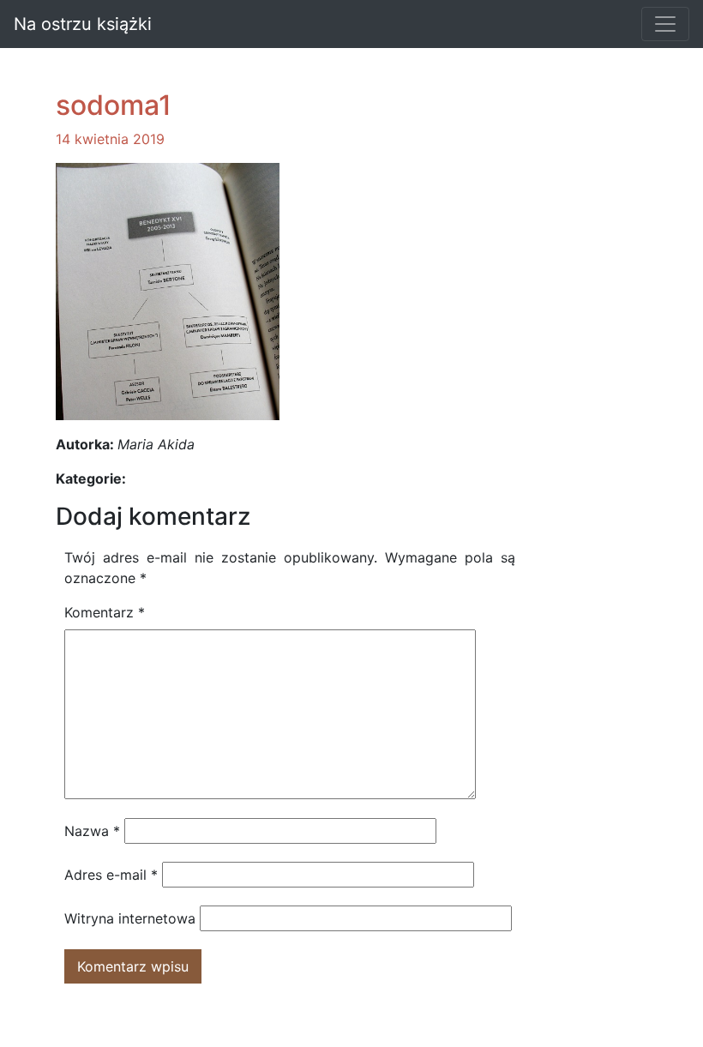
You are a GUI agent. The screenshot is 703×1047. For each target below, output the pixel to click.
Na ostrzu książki (83, 24)
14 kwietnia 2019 (110, 138)
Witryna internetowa (129, 918)
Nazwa (92, 830)
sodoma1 (113, 105)
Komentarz (104, 612)
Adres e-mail (111, 874)
